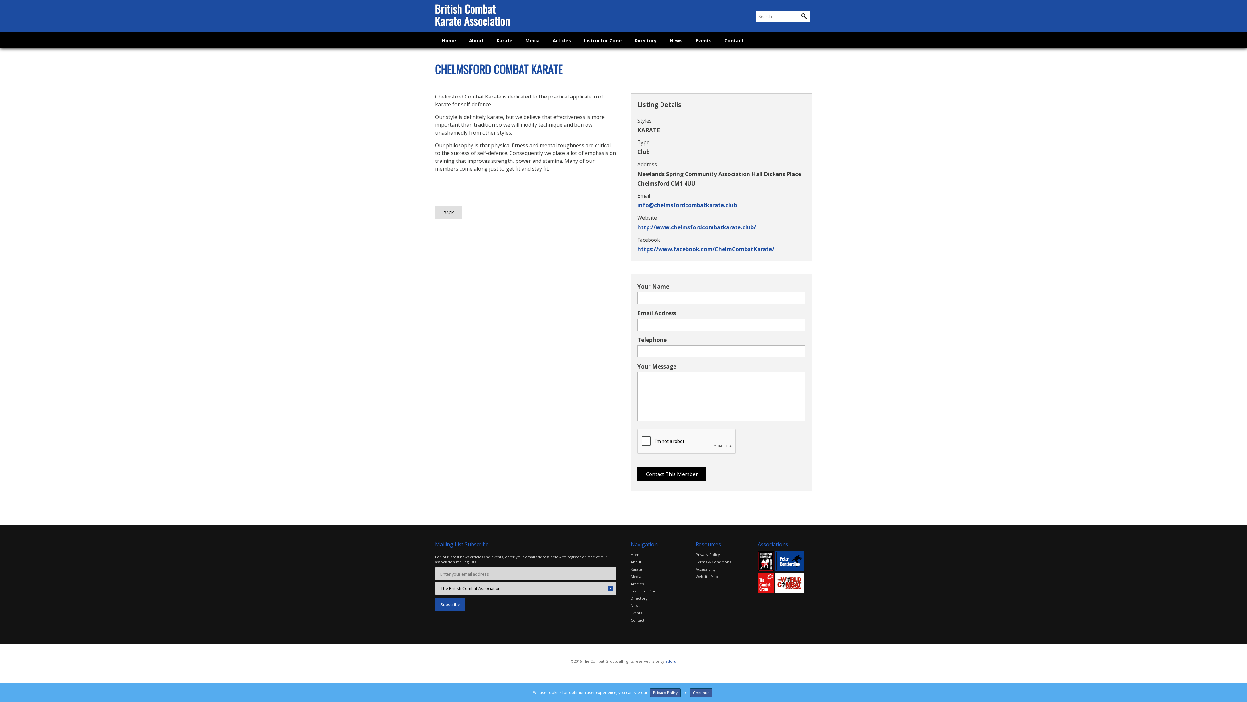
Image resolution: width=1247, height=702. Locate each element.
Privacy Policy (708, 554)
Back (449, 212)
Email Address (656, 313)
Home (449, 40)
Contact (734, 40)
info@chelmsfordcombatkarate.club (687, 205)
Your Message (656, 366)
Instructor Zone (603, 40)
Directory (646, 40)
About (476, 40)
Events (704, 40)
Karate (504, 40)
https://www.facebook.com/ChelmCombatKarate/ (705, 249)
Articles (562, 40)
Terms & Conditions (713, 561)
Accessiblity (706, 569)
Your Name (653, 286)
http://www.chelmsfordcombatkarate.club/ (696, 227)
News (676, 40)
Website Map (707, 576)
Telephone (652, 340)
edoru (670, 661)
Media (532, 40)
